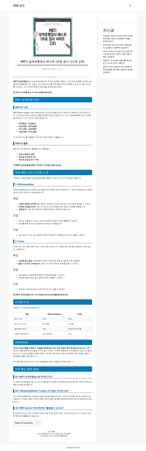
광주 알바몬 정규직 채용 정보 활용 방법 (54, 436)
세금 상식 (18, 5)
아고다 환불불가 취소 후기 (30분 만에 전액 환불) (53, 433)
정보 (53, 431)
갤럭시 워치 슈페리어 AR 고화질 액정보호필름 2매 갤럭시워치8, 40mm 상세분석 (118, 69)
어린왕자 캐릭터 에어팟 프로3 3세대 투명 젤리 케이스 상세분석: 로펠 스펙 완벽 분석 (118, 38)
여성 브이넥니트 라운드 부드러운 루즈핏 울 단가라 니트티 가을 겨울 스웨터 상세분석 (117, 54)
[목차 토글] (36, 423)
